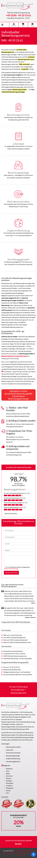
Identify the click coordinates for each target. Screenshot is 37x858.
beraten (18, 843)
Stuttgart (9, 781)
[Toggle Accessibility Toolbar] (33, 854)
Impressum (11, 853)
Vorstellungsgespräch (13, 761)
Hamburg (9, 768)
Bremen (8, 778)
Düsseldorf (9, 783)
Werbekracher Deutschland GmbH (23, 851)
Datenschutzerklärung (11, 568)
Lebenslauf (9, 750)
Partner (19, 855)
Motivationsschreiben (13, 753)
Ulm (7, 793)
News (5, 853)
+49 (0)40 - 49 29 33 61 (18, 15)
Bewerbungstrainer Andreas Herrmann (14, 356)
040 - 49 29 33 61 (12, 40)
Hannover (9, 776)
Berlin (8, 773)
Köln (7, 771)
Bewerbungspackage (13, 756)
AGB (18, 853)
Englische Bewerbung (13, 758)
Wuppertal (9, 788)
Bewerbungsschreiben (13, 747)
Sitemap (23, 853)
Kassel (8, 790)
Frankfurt (9, 786)
